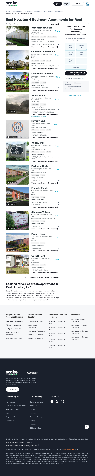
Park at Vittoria (39, 166)
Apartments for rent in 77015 (57, 340)
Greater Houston (18, 11)
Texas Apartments (36, 402)
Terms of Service (36, 417)
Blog (7, 413)
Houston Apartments (34, 11)
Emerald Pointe (39, 188)
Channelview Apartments (36, 331)
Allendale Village (40, 212)
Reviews (33, 413)
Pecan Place (38, 234)
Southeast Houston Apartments (12, 334)
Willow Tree (38, 142)
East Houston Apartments (53, 11)
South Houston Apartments (32, 326)
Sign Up (57, 4)
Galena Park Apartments (14, 321)
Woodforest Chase (41, 27)
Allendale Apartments (13, 325)
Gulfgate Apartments (13, 329)
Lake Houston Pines (42, 73)
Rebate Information (12, 409)
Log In (66, 4)
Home (8, 11)
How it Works (10, 402)
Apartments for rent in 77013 (57, 346)
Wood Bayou (38, 95)
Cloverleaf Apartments (35, 321)
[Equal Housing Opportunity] (32, 372)
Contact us (12, 389)
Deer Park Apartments (35, 338)
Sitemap (33, 424)
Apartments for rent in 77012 (57, 334)
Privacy (32, 421)
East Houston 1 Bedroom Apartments (79, 326)
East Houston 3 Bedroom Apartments (79, 338)
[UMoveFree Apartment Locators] (12, 372)
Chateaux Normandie (43, 51)
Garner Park (38, 256)
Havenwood (38, 121)
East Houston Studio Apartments (78, 320)
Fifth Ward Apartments (14, 338)
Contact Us (10, 421)
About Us (33, 406)
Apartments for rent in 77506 (57, 328)
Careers (33, 409)
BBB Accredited (35, 428)
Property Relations (12, 417)
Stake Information (68, 449)
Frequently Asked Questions (16, 406)
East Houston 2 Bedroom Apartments (79, 332)
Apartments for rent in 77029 (57, 322)
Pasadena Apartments (35, 335)
